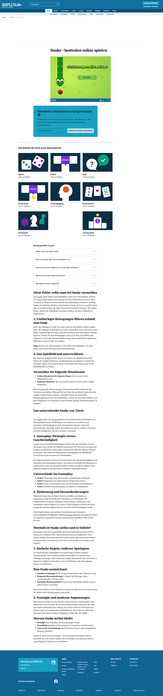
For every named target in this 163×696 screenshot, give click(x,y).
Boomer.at (60, 690)
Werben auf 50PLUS (150, 3)
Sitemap (113, 665)
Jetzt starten (24, 177)
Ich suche (121, 122)
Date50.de (98, 690)
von (119, 126)
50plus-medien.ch (139, 690)
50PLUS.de (41, 690)
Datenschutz (134, 665)
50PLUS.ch (21, 690)
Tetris (39, 299)
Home (4, 17)
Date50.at (118, 690)
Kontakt (23, 668)
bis (132, 126)
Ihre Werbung (25, 665)
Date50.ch (79, 690)
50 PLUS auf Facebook (26, 681)
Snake (39, 296)
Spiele (12, 17)
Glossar (113, 662)
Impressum (133, 662)
